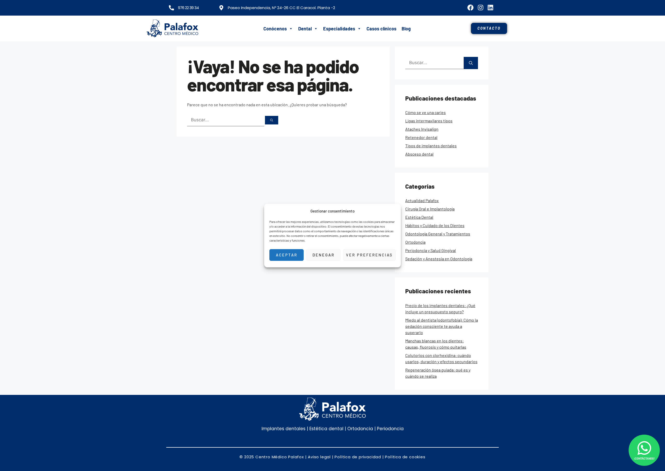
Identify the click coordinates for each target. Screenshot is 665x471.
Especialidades (339, 28)
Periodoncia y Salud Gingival (430, 250)
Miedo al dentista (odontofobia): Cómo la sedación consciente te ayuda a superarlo (441, 326)
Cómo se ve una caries (425, 112)
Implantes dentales (283, 429)
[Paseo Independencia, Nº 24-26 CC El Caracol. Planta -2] (221, 7)
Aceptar (286, 255)
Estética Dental (419, 217)
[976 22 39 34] (171, 7)
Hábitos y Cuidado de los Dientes (434, 225)
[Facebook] (470, 7)
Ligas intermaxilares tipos (429, 120)
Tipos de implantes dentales (431, 145)
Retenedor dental (421, 137)
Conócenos (275, 28)
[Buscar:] (226, 119)
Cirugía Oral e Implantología (430, 208)
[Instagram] (480, 7)
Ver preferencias (369, 255)
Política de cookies (405, 457)
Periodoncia (390, 429)
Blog (406, 28)
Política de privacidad (358, 457)
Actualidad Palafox (422, 200)
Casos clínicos (381, 28)
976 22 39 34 (188, 7)
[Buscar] (271, 120)
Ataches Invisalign (421, 129)
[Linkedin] (490, 7)
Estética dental (325, 429)
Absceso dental (419, 153)
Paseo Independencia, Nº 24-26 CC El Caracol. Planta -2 (281, 7)
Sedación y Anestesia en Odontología (438, 258)
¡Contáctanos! (644, 458)
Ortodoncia (415, 242)
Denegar (323, 255)
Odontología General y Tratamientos (437, 233)
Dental (305, 28)
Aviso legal (319, 457)
